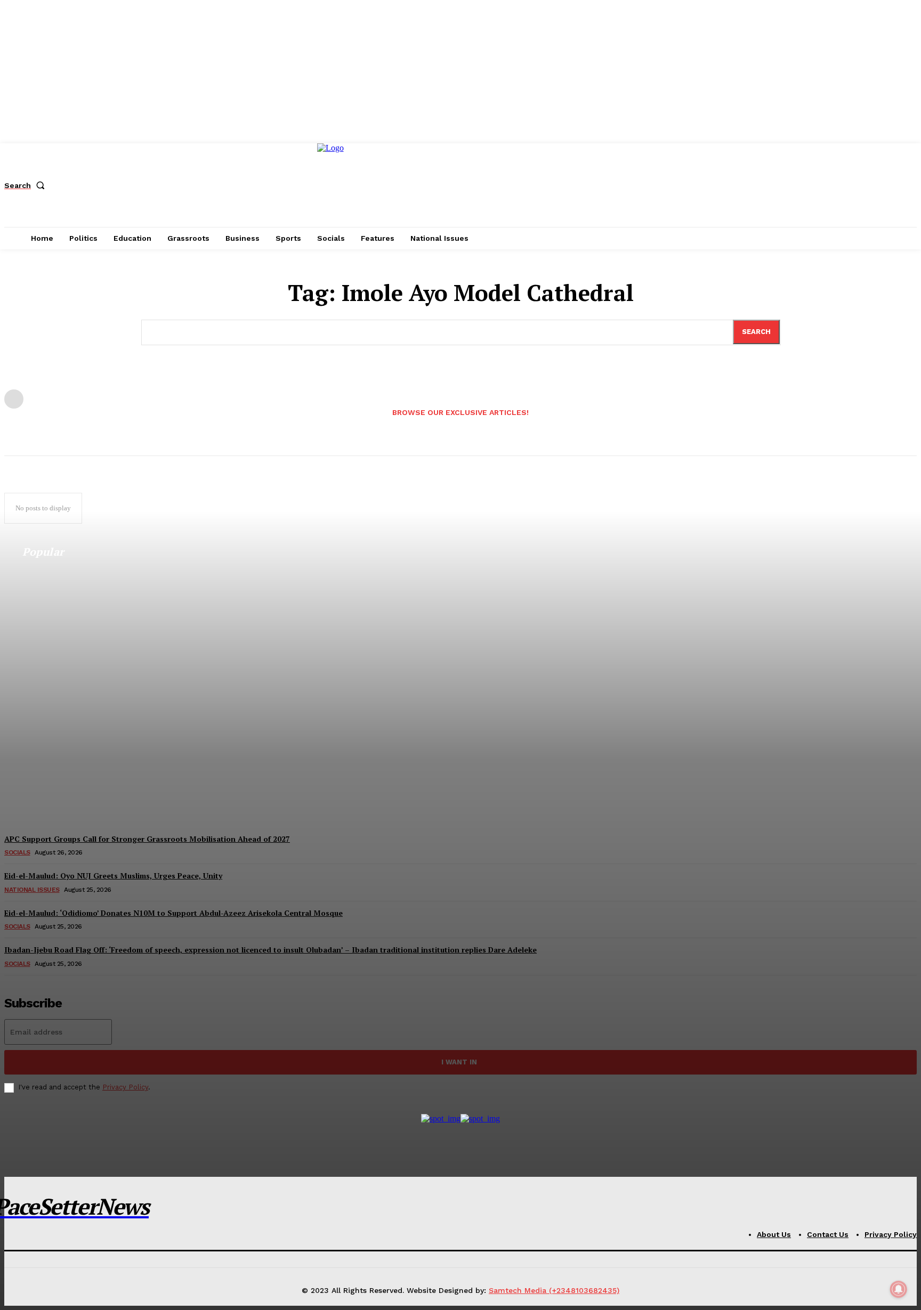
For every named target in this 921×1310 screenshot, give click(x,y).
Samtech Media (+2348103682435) (554, 1290)
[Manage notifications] (898, 1289)
